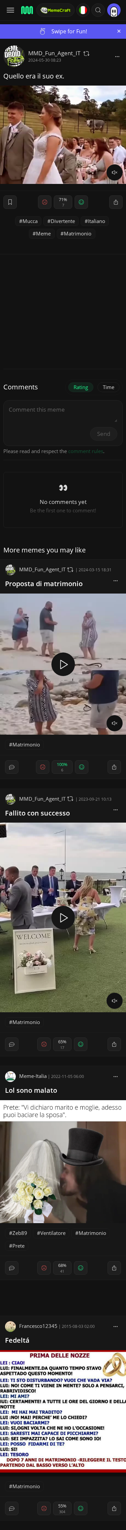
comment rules (85, 451)
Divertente (63, 221)
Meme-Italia (33, 1076)
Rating (81, 387)
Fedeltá (17, 1340)
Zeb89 (19, 1233)
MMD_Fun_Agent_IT (54, 53)
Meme (43, 233)
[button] (98, 10)
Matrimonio (77, 233)
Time (108, 387)
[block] (86, 53)
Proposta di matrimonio (44, 583)
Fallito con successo (37, 813)
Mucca (30, 221)
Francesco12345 (38, 1325)
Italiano (96, 221)
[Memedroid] (26, 10)
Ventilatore (53, 1233)
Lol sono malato (31, 1090)
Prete (18, 1245)
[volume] (115, 172)
